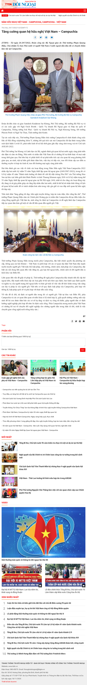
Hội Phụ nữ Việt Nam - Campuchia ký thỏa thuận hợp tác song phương (72, 380)
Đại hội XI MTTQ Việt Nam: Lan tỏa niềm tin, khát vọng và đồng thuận (36, 619)
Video (5, 502)
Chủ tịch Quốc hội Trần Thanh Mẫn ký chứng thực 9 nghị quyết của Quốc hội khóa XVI (43, 638)
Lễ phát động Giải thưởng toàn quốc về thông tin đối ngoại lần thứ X (35, 614)
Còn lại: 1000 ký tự (9, 349)
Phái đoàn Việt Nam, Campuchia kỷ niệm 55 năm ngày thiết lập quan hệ (29, 412)
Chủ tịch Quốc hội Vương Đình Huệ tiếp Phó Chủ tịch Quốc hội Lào (27, 399)
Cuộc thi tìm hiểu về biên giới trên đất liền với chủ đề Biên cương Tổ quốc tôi (39, 603)
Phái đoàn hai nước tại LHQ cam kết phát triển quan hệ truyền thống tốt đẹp (31, 403)
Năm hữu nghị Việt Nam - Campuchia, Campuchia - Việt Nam (34, 22)
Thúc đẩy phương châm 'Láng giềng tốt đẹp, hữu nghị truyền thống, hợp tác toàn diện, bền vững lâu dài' (41, 421)
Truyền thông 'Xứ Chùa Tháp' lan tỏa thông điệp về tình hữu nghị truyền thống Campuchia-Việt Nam (40, 408)
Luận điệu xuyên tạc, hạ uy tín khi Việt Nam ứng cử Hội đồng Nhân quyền (38, 608)
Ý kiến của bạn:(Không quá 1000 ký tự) (16, 336)
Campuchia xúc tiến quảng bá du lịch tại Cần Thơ (21, 390)
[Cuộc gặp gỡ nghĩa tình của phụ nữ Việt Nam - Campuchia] (14, 367)
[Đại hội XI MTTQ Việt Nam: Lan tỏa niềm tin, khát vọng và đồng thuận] (22, 575)
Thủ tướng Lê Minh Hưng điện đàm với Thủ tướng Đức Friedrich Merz (36, 654)
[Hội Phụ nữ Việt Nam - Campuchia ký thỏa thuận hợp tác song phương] (72, 367)
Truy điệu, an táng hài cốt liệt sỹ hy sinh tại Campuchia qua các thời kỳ (29, 394)
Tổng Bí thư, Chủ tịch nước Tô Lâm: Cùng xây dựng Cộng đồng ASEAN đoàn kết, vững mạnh (45, 643)
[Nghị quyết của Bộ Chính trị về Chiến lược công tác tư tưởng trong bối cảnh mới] (10, 458)
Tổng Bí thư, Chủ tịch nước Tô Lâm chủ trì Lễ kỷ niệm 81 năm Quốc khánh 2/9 (39, 632)
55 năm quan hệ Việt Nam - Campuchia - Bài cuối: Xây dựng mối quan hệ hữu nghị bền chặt (37, 426)
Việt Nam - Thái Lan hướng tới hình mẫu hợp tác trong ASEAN (45, 478)
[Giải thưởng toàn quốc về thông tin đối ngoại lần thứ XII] (43, 532)
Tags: (4, 325)
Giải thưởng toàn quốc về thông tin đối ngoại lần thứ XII (25, 560)
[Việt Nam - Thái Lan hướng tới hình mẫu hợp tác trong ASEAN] (10, 481)
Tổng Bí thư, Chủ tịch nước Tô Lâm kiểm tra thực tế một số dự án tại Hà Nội (50, 443)
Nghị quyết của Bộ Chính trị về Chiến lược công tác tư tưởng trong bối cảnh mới (40, 648)
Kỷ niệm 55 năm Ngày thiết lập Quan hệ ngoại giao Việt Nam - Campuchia (30, 430)
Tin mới (5, 15)
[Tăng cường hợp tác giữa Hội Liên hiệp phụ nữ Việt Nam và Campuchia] (43, 367)
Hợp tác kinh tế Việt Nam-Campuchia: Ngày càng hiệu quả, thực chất (28, 417)
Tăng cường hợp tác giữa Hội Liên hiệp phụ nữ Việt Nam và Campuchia (43, 380)
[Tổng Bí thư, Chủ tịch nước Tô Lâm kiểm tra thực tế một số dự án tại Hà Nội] (10, 446)
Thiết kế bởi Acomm (9, 682)
